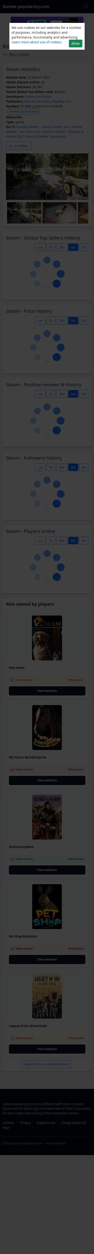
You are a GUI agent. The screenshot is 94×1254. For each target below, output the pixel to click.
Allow (75, 43)
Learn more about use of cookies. (37, 42)
